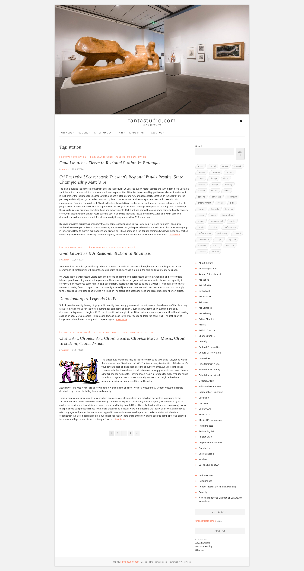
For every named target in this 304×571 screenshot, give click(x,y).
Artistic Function (207, 330)
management (217, 221)
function (229, 209)
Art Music (204, 302)
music (140, 332)
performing (222, 233)
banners (201, 172)
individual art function (210, 386)
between (216, 172)
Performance (205, 481)
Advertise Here (202, 543)
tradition (202, 251)
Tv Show (203, 459)
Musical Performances (210, 420)
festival (201, 209)
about (200, 166)
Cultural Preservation (73, 157)
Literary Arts (205, 409)
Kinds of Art (137, 133)
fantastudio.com (152, 120)
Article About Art (207, 319)
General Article (206, 381)
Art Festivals (205, 296)
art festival (204, 291)
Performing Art (206, 431)
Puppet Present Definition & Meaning (217, 486)
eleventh (108, 157)
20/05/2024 (78, 169)
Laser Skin (204, 397)
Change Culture (207, 336)
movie (133, 332)
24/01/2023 (78, 350)
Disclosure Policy (203, 546)
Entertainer (204, 358)
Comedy (203, 341)
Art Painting (205, 313)
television (229, 245)
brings (201, 178)
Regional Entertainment (211, 442)
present (237, 233)
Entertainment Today (209, 369)
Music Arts (204, 414)
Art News (66, 133)
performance (230, 227)
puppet (219, 239)
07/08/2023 (78, 260)
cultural (201, 190)
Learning (203, 403)
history (201, 215)
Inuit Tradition (206, 475)
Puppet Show (205, 437)
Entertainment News (209, 364)
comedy (228, 184)
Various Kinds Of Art (209, 465)
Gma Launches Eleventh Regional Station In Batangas (109, 162)
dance (227, 190)
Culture (83, 133)
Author (65, 169)
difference (216, 197)
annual (212, 166)
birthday (230, 172)
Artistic (202, 324)
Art (121, 133)
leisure (125, 332)
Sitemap (199, 550)
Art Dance (204, 280)
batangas (97, 157)
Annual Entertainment (210, 274)
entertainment (204, 203)
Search (198, 146)
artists (98, 332)
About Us (156, 133)
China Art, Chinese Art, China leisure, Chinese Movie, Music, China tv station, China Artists (122, 341)
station (142, 157)
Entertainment (103, 133)
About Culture (206, 263)
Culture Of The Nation (210, 352)
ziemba (215, 251)
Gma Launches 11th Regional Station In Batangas (105, 253)
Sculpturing (204, 448)
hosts (213, 215)
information (227, 215)
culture (214, 190)
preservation (203, 239)
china (106, 332)
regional (131, 157)
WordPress (185, 562)
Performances (206, 426)
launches (120, 157)
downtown (232, 197)
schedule (202, 245)
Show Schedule (206, 454)
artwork (237, 166)
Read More (175, 234)
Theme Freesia (160, 562)
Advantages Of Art (208, 268)
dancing (201, 197)
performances (204, 233)
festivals (215, 209)
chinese (115, 332)
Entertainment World (73, 247)
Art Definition (205, 285)
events (220, 203)
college (215, 184)
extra (232, 203)
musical (214, 227)
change (213, 178)
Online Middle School (205, 521)
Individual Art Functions (75, 332)
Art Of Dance (205, 308)
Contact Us (201, 539)
